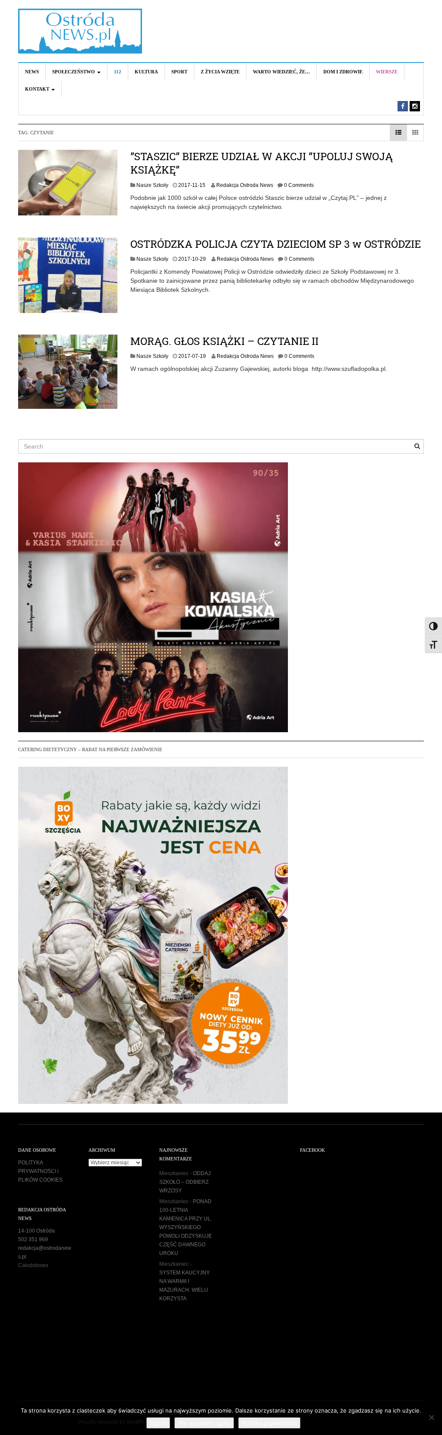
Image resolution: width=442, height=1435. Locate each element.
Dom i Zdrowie (343, 71)
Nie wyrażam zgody (204, 1422)
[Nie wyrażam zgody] (431, 1417)
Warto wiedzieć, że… (281, 71)
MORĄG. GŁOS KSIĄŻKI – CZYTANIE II (224, 341)
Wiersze (387, 71)
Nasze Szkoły (152, 185)
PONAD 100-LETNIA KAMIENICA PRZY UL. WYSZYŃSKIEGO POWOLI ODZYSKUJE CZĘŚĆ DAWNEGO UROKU (185, 1227)
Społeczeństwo (74, 71)
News (32, 71)
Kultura (146, 71)
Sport (179, 71)
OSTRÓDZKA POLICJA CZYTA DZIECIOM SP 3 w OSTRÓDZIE (275, 244)
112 (117, 71)
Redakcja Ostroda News (244, 185)
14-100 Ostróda (36, 1231)
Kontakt (38, 89)
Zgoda (158, 1422)
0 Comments (299, 185)
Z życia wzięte (220, 71)
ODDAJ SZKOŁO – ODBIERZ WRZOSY (185, 1182)
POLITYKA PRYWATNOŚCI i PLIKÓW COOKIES (40, 1171)
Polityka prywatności (269, 1422)
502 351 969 (33, 1239)
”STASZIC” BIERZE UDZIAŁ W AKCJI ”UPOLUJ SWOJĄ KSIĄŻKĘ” (261, 163)
